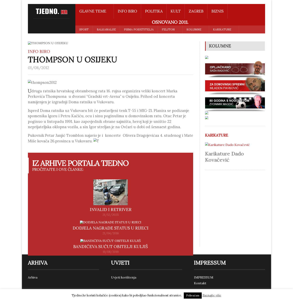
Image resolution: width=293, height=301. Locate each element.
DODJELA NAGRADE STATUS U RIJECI (110, 228)
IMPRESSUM (203, 277)
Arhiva (32, 277)
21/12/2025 (110, 215)
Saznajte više (212, 295)
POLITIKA (154, 11)
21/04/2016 (110, 233)
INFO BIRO (127, 11)
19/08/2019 (111, 252)
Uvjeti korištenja (123, 277)
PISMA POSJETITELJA (139, 29)
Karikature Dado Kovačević (224, 156)
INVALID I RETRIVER (111, 209)
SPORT (84, 29)
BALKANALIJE (106, 29)
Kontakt (200, 283)
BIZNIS (217, 11)
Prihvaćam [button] (192, 295)
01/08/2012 (38, 67)
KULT (176, 11)
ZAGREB (196, 11)
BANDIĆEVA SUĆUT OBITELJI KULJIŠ (110, 246)
